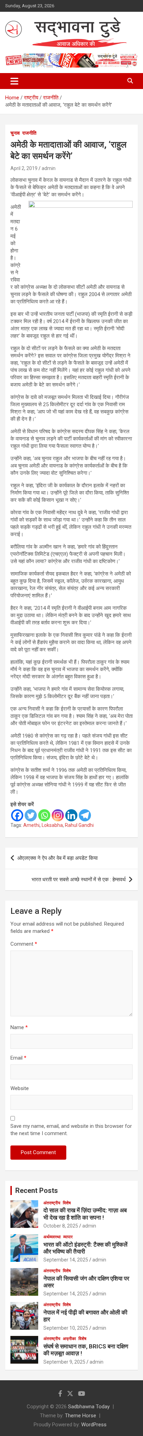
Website (19, 1088)
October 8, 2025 (60, 1226)
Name (19, 1027)
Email (18, 1058)
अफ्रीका (69, 1338)
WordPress (94, 1424)
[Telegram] (85, 815)
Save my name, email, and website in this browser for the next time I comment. (71, 1129)
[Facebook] (17, 815)
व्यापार (68, 1236)
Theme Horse (80, 1415)
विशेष (67, 1203)
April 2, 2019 (23, 168)
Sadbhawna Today (89, 1406)
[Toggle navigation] (14, 81)
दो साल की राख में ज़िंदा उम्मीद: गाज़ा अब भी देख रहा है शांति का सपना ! (85, 1214)
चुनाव (15, 133)
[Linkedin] (71, 815)
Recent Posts (36, 1190)
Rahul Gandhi (79, 825)
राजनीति (29, 133)
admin (49, 168)
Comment (23, 944)
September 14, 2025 (65, 1260)
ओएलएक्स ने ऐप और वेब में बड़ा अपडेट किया (58, 858)
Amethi (31, 825)
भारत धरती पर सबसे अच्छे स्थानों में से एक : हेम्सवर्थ (79, 879)
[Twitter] (31, 815)
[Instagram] (58, 815)
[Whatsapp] (44, 815)
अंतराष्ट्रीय (51, 1203)
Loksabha (52, 825)
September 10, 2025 (65, 1328)
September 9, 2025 (64, 1362)
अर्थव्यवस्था (52, 1236)
